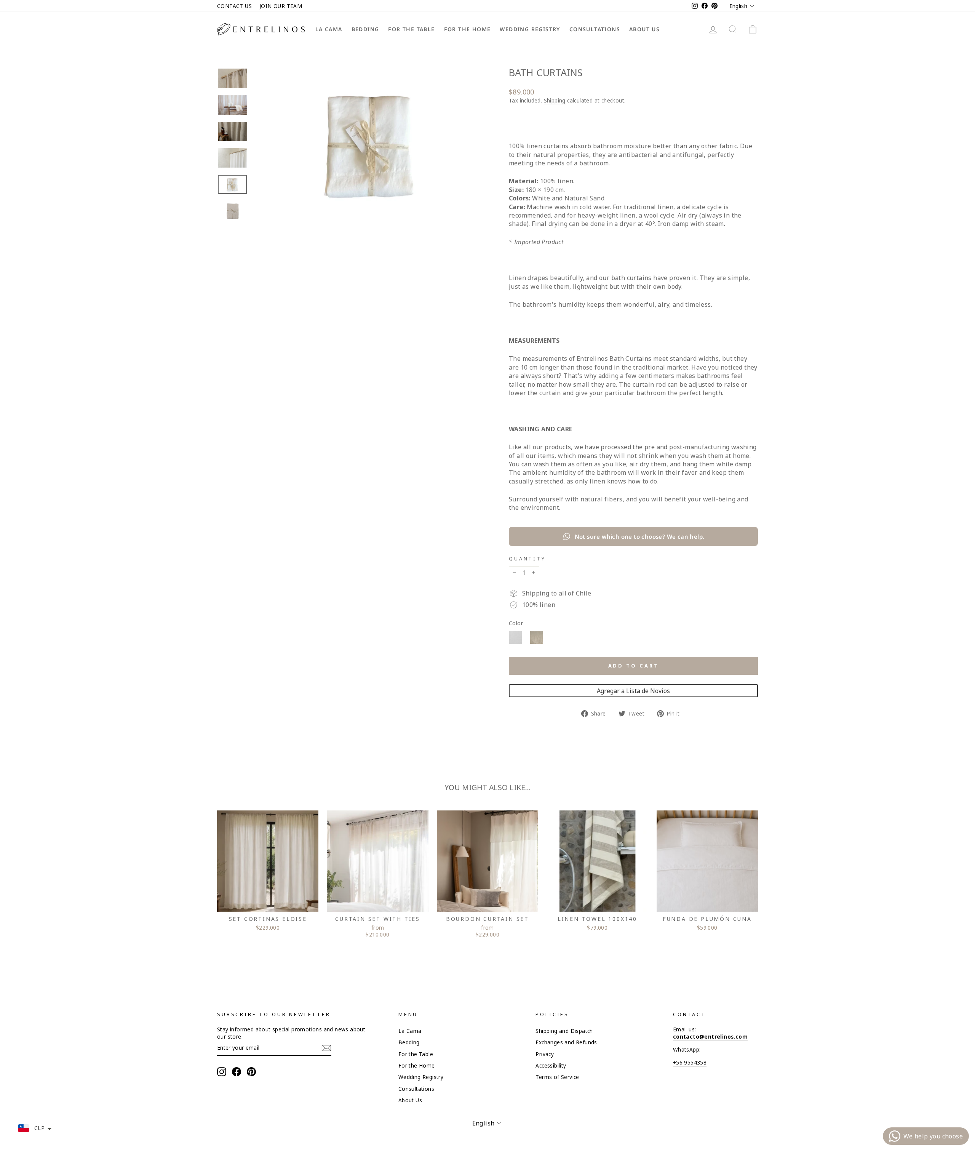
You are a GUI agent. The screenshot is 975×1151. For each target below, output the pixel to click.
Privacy (544, 1054)
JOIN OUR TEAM (280, 6)
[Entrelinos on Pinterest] (251, 1071)
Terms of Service (557, 1077)
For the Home (467, 29)
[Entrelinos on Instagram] (221, 1071)
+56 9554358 (689, 1062)
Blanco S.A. (515, 637)
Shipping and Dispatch (564, 1030)
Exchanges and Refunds (566, 1042)
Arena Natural (536, 637)
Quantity (527, 558)
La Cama (328, 29)
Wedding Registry (530, 29)
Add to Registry (633, 690)
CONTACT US (234, 6)
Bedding (365, 29)
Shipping (555, 100)
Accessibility (550, 1065)
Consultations (594, 29)
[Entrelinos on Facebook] (236, 1071)
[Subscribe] (326, 1048)
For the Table (411, 29)
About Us (644, 29)
